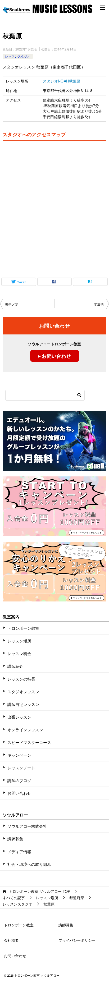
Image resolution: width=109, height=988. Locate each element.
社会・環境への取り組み (29, 864)
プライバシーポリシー (77, 940)
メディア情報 (19, 851)
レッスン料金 (19, 653)
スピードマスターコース (29, 742)
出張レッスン (19, 717)
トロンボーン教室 (23, 628)
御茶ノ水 (12, 304)
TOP (39, 891)
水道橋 (99, 304)
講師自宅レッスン (23, 704)
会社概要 (11, 940)
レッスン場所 (19, 641)
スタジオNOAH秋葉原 (61, 81)
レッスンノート (21, 767)
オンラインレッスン (25, 729)
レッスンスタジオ (17, 56)
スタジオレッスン (23, 691)
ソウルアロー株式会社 (27, 826)
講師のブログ (19, 780)
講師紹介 (15, 666)
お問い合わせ (19, 793)
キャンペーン (19, 755)
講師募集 (15, 839)
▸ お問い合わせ (54, 355)
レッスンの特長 (21, 679)
